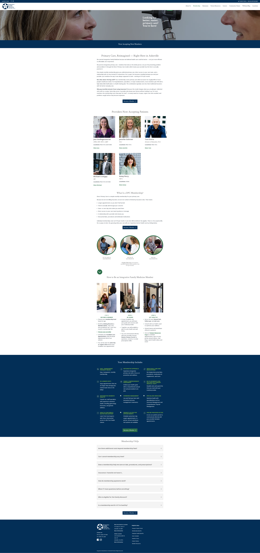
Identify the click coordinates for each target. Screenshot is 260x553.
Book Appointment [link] (253, 1)
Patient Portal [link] (243, 1)
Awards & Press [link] (135, 538)
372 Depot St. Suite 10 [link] (119, 526)
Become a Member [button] (129, 101)
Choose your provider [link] (104, 332)
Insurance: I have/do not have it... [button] (110, 472)
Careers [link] (225, 6)
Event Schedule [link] (135, 536)
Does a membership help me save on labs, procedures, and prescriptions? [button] (125, 464)
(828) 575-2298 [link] (102, 536)
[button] (11, 1)
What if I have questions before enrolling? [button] (113, 489)
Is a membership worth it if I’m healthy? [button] (113, 505)
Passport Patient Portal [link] (137, 528)
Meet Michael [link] (97, 185)
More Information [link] (118, 530)
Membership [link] (196, 6)
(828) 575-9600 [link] (6, 1)
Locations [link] (255, 6)
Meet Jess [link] (96, 148)
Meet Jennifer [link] (123, 148)
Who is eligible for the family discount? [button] (112, 497)
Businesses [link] (205, 6)
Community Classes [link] (234, 6)
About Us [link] (188, 6)
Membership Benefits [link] (137, 530)
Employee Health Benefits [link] (138, 533)
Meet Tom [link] (148, 148)
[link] (8, 6)
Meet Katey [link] (122, 185)
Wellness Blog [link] (246, 6)
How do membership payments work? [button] (112, 481)
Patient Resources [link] (215, 6)
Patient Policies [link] (135, 541)
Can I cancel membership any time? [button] (111, 456)
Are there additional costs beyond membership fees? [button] (117, 448)
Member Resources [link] (136, 543)
